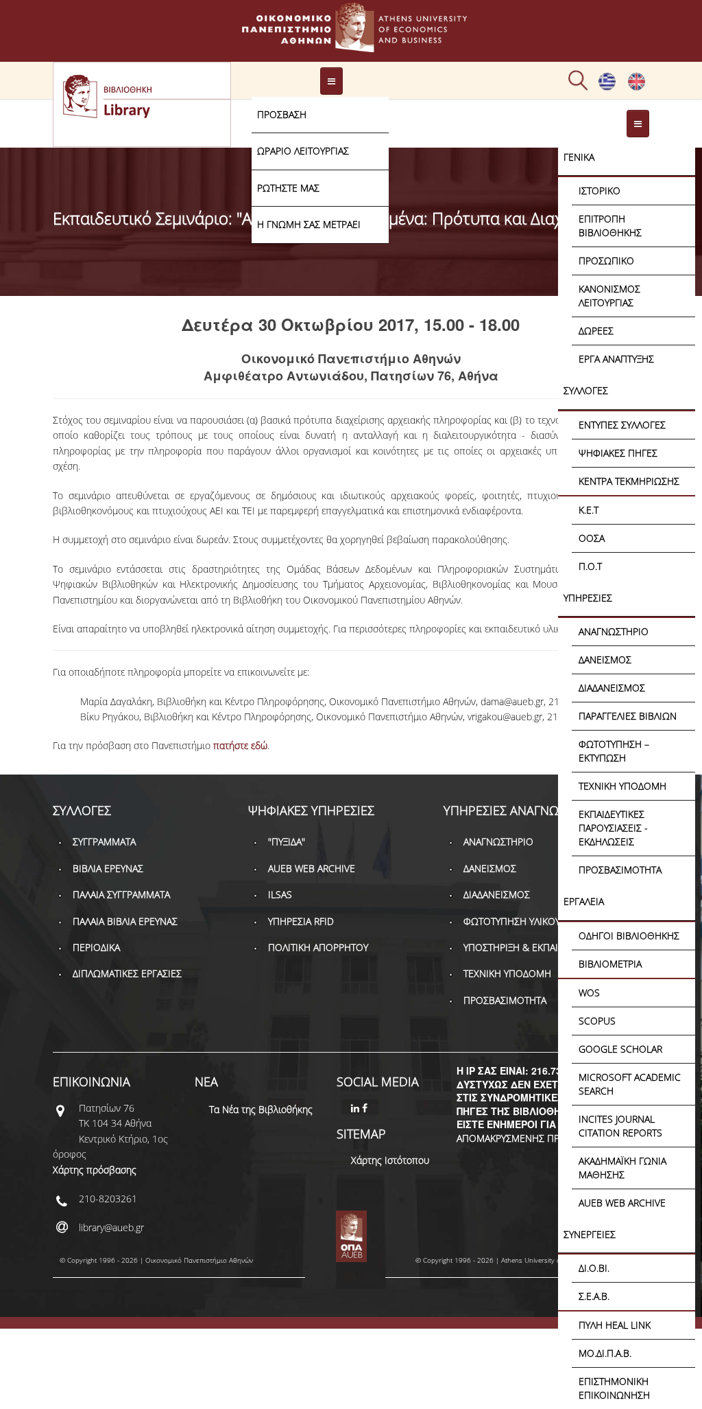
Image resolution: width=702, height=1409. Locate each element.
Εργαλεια (584, 901)
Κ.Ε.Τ (588, 509)
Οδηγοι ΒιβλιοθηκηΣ (629, 935)
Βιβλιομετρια (610, 963)
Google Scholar (620, 1048)
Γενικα (579, 156)
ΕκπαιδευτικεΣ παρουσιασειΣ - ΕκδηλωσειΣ (613, 827)
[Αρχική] (351, 45)
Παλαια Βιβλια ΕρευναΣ (125, 921)
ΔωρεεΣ (596, 330)
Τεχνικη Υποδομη (622, 785)
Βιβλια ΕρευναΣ (108, 868)
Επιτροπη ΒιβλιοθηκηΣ (610, 225)
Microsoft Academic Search (630, 1083)
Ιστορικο (599, 190)
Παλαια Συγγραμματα (121, 894)
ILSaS (280, 894)
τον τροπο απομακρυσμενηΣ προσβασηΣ (535, 1131)
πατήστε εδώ (240, 745)
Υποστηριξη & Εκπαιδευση (524, 947)
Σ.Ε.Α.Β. (594, 1296)
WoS (589, 992)
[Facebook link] (366, 1107)
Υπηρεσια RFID (301, 921)
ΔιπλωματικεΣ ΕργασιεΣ (127, 973)
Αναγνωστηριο (614, 631)
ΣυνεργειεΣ (590, 1234)
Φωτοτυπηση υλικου (511, 921)
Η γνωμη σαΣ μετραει (309, 224)
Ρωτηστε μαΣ (288, 187)
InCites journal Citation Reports (620, 1125)
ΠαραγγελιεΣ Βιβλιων (628, 715)
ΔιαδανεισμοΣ (612, 687)
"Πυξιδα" (286, 841)
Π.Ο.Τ (590, 566)
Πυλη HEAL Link (615, 1324)
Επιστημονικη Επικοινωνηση (614, 1388)
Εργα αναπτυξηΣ (616, 358)
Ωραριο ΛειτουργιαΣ (303, 150)
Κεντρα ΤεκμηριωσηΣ (629, 481)
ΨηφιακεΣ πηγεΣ (618, 452)
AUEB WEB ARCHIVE (622, 1202)
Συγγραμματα (104, 841)
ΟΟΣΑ (592, 538)
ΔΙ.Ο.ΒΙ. (594, 1267)
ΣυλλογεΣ (586, 390)
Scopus (597, 1020)
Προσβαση (281, 114)
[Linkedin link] (356, 1107)
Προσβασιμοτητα (620, 869)
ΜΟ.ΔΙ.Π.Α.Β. (605, 1353)
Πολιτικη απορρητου (318, 947)
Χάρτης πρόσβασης (94, 1169)
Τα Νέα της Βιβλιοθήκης (261, 1109)
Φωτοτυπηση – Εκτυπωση (614, 750)
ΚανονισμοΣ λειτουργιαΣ (609, 295)
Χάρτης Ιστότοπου (390, 1160)
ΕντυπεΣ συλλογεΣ (622, 424)
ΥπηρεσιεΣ (588, 597)
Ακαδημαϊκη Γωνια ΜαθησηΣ (622, 1167)
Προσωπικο (606, 260)
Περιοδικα (96, 947)
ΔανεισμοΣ (605, 659)
